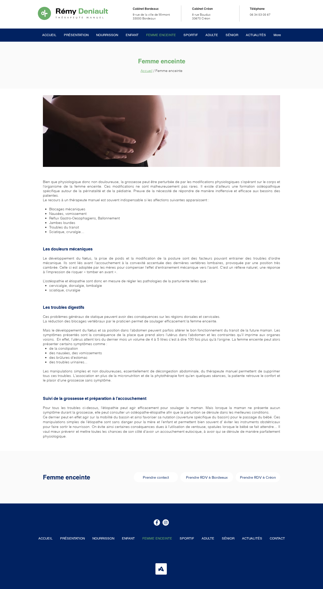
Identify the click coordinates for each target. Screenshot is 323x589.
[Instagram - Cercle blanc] (166, 522)
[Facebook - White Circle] (157, 522)
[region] (161, 131)
